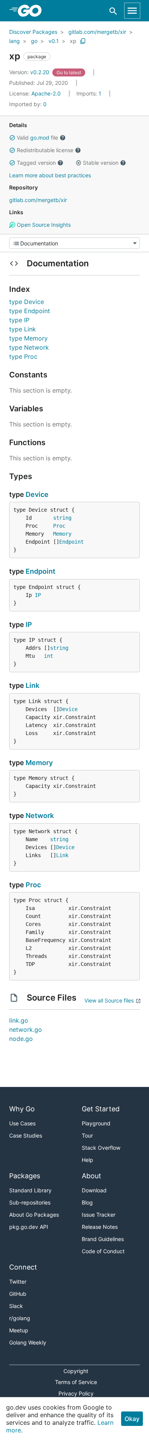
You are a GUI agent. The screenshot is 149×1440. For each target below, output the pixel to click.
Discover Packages (33, 32)
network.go (25, 1029)
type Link (22, 329)
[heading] (32, 11)
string (62, 518)
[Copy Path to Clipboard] (82, 41)
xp (73, 41)
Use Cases (22, 1123)
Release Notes (100, 1227)
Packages (24, 1176)
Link (32, 685)
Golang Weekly (27, 1342)
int (48, 656)
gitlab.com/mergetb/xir (97, 32)
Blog (87, 1202)
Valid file (37, 137)
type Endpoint (29, 311)
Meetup (18, 1330)
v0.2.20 (30, 72)
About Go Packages (34, 1214)
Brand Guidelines (103, 1239)
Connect (23, 1267)
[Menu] (74, 243)
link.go (18, 1020)
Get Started (101, 1109)
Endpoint (71, 542)
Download (94, 1190)
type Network (29, 347)
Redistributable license (45, 150)
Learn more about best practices (50, 175)
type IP (19, 320)
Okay (132, 1418)
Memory (62, 534)
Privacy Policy (76, 1393)
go (34, 41)
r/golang (19, 1318)
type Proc (23, 356)
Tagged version (36, 162)
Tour (87, 1135)
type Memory (28, 338)
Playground (96, 1123)
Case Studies (25, 1135)
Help (87, 1160)
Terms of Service (76, 1382)
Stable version (100, 162)
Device (37, 494)
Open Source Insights (43, 224)
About (91, 1176)
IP (38, 595)
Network (40, 815)
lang (14, 41)
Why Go (22, 1109)
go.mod (39, 137)
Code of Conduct (103, 1251)
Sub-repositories (29, 1202)
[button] (12, 138)
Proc (59, 526)
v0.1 (54, 41)
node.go (21, 1038)
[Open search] (113, 10)
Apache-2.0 (46, 93)
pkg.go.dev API (28, 1227)
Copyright (75, 1371)
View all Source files (109, 1000)
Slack (16, 1306)
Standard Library (30, 1190)
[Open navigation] (132, 10)
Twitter (17, 1281)
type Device (26, 302)
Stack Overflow (101, 1147)
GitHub (17, 1293)
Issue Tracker (98, 1214)
